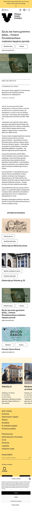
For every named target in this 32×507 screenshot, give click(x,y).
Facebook (5, 98)
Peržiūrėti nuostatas (16, 501)
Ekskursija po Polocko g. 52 (13, 280)
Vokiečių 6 (7, 386)
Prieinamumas (7, 434)
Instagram (11, 98)
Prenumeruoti (29, 458)
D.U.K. (4, 440)
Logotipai (5, 446)
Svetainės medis (8, 449)
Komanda (5, 414)
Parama (4, 420)
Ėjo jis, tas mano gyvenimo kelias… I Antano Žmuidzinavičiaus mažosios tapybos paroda (13, 313)
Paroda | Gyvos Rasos (11, 349)
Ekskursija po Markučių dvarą (14, 246)
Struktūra (5, 443)
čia (24, 3)
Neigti (16, 497)
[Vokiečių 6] (12, 373)
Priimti (16, 493)
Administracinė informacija (12, 437)
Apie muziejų (7, 411)
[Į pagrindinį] (12, 17)
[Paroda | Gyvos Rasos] (16, 334)
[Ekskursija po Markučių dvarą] (16, 225)
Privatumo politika (15, 504)
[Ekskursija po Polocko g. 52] (16, 260)
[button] (30, 478)
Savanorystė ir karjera (10, 417)
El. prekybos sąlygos (9, 426)
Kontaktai (5, 423)
